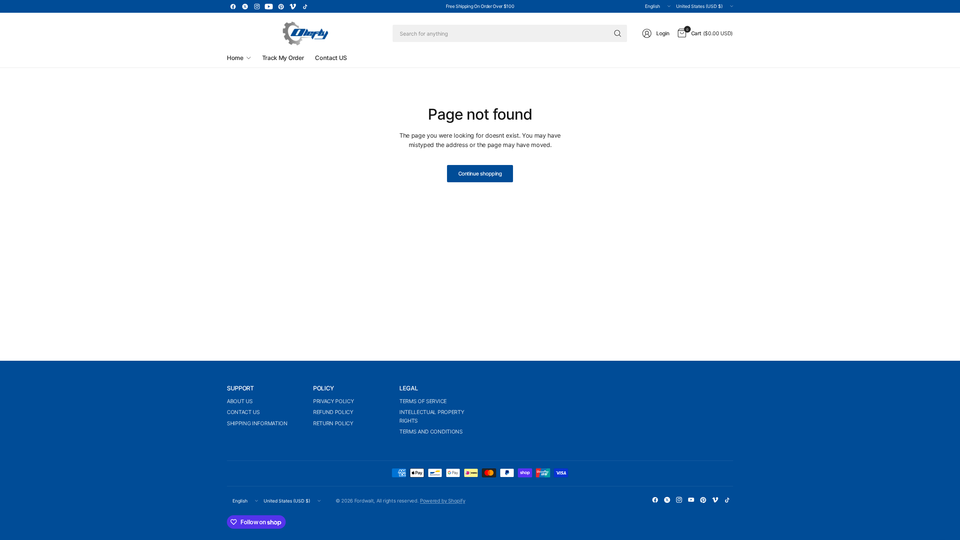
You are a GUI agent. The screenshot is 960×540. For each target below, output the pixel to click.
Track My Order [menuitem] (283, 58)
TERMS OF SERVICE (423, 401)
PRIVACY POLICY (333, 401)
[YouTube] (269, 6)
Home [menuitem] (235, 58)
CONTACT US (243, 412)
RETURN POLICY (333, 423)
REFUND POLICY (333, 412)
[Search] (617, 33)
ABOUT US (239, 401)
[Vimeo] (293, 6)
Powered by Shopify (442, 501)
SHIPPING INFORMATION (257, 423)
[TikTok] (305, 6)
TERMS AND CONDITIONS (431, 431)
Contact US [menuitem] (331, 58)
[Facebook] (233, 6)
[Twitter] (245, 6)
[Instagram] (257, 6)
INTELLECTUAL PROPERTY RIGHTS (431, 416)
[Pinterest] (281, 6)
